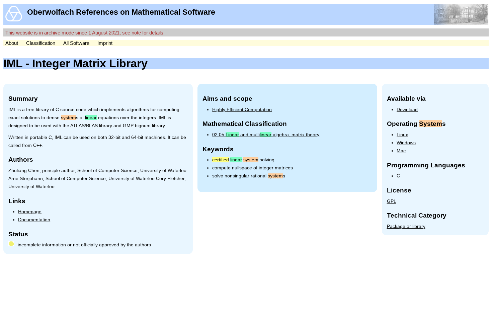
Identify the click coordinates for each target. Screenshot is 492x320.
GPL (391, 201)
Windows (406, 142)
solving (243, 159)
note (136, 32)
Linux (402, 134)
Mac (401, 150)
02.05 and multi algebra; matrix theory (265, 134)
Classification (40, 43)
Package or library (406, 226)
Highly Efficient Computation (242, 109)
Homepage (30, 211)
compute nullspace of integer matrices (252, 167)
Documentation (34, 219)
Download (407, 109)
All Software (76, 43)
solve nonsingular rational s (248, 175)
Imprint (104, 43)
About (11, 43)
